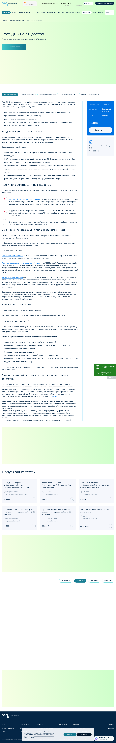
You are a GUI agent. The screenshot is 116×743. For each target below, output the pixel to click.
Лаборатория (80, 580)
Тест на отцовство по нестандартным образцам (21, 263)
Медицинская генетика (73, 12)
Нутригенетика (51, 12)
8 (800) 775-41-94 (65, 3)
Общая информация (10, 94)
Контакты (100, 12)
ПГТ (34, 12)
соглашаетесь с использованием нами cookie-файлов (39, 736)
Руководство (108, 580)
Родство (14, 12)
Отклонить (84, 734)
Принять (70, 734)
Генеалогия (61, 12)
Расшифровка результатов (47, 94)
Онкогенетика (41, 12)
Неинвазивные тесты (25, 12)
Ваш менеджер (66, 580)
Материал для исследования (90, 94)
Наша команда (24, 724)
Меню (5, 12)
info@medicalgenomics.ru (50, 3)
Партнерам (40, 724)
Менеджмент (94, 580)
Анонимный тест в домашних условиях (24, 199)
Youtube (111, 724)
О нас (3, 724)
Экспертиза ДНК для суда (12, 277)
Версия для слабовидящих (104, 3)
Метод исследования (68, 94)
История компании (8, 728)
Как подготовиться (28, 94)
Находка (87, 3)
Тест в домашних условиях (12, 256)
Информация (63, 724)
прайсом (53, 396)
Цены (94, 12)
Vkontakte (111, 728)
